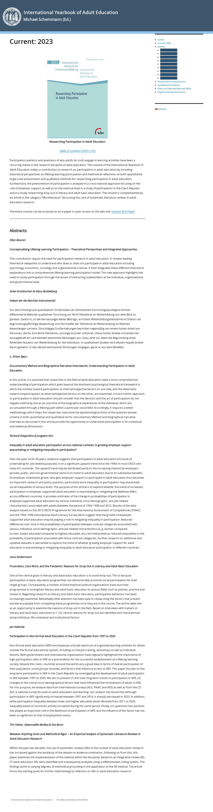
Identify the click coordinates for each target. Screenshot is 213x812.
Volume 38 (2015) (168, 74)
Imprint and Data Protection (172, 92)
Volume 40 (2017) (168, 67)
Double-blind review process (172, 81)
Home (161, 39)
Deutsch (162, 109)
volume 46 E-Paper (123, 211)
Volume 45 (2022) (168, 50)
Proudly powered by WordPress (72, 799)
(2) (93, 151)
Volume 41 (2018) (168, 64)
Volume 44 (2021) (168, 53)
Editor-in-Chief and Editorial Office (174, 88)
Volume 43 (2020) (168, 57)
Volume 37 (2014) (168, 78)
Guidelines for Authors (169, 85)
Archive (161, 46)
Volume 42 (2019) (168, 60)
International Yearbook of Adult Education (71, 12)
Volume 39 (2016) (168, 71)
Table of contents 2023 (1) (75, 151)
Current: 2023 (164, 43)
